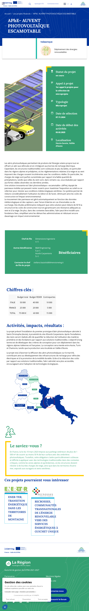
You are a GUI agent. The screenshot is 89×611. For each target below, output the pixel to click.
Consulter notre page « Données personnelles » (20, 592)
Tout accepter (43, 599)
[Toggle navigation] (3, 3)
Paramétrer (26, 599)
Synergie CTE (39, 4)
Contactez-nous (53, 4)
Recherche (30, 3)
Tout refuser (10, 599)
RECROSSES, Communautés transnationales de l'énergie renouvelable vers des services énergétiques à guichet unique (48, 516)
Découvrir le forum (58, 599)
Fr (65, 4)
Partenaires (10, 576)
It (68, 4)
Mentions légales (53, 576)
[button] (71, 3)
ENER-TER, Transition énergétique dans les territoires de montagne (17, 508)
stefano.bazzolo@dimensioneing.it (49, 262)
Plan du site (51, 581)
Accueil (8, 13)
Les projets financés (22, 13)
